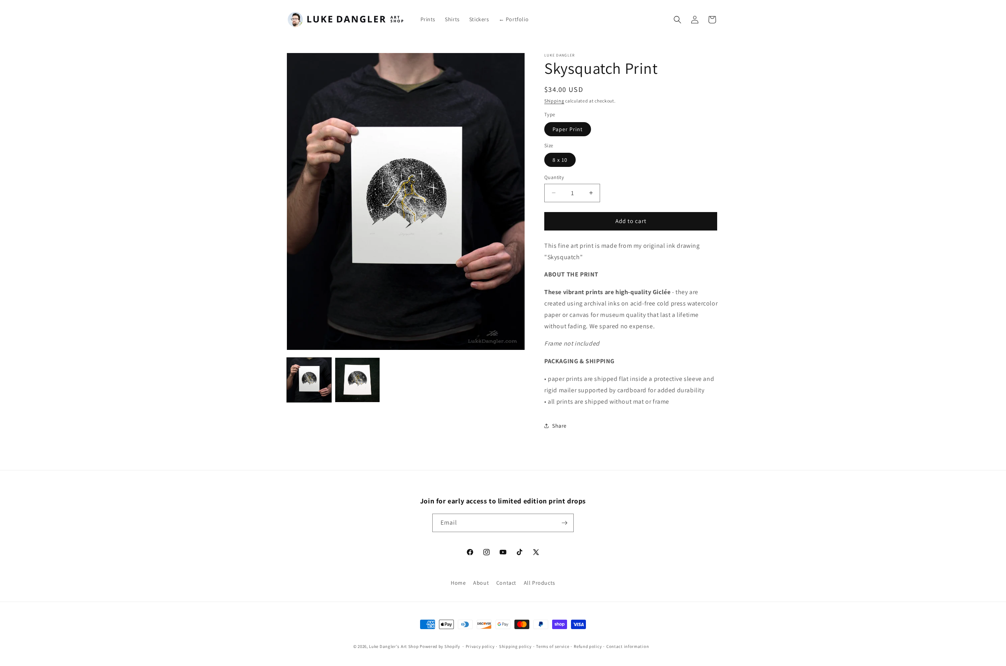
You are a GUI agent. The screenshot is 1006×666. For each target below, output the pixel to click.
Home (458, 582)
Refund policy (588, 646)
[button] (677, 19)
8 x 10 (560, 159)
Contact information (627, 646)
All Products (539, 582)
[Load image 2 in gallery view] (357, 380)
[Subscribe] (564, 523)
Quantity (554, 177)
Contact (506, 582)
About (481, 582)
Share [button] (559, 425)
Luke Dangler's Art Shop (394, 646)
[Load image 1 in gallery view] (309, 380)
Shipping (554, 101)
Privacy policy (480, 646)
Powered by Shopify (440, 646)
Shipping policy (515, 646)
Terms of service (552, 646)
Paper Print (568, 129)
